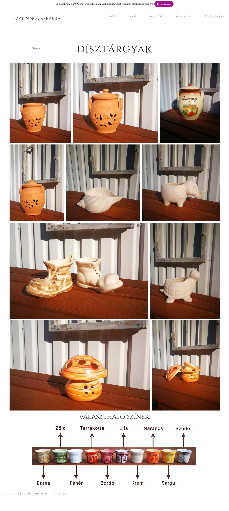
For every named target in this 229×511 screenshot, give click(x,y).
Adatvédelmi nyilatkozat (16, 493)
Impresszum (41, 493)
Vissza (36, 48)
